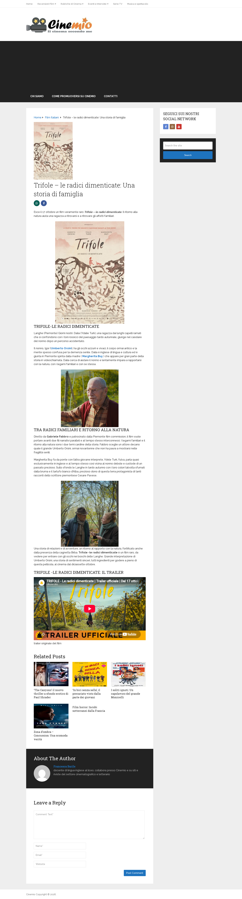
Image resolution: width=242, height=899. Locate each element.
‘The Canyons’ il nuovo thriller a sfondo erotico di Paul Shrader (51, 693)
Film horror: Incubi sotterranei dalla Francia (88, 708)
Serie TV (117, 4)
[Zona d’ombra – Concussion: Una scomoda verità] (51, 716)
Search (188, 155)
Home (29, 4)
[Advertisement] (121, 66)
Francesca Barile (64, 766)
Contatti (110, 96)
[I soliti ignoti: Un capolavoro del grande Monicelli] (128, 674)
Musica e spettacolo (137, 4)
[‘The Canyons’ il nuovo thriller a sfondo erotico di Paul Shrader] (51, 674)
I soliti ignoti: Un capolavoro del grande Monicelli (125, 693)
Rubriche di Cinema (71, 4)
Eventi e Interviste (97, 4)
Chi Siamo (37, 96)
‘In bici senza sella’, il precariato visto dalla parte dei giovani (86, 693)
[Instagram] (172, 126)
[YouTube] (179, 126)
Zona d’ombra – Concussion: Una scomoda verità (50, 735)
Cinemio (30, 894)
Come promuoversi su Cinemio (74, 96)
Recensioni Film (46, 4)
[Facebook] (165, 126)
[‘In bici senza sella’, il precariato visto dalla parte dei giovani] (89, 674)
